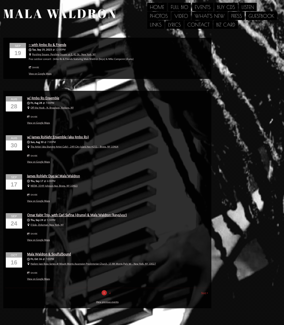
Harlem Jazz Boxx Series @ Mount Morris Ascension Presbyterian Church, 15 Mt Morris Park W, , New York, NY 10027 (93, 263)
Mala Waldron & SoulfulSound (49, 254)
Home (157, 7)
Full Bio (179, 7)
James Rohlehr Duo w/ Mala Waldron (53, 176)
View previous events (107, 301)
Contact (198, 24)
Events (203, 7)
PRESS (236, 16)
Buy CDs (226, 7)
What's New (210, 16)
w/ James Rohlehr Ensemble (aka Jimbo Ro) (58, 137)
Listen (248, 7)
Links (156, 24)
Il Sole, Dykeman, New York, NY (47, 224)
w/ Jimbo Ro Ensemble (43, 98)
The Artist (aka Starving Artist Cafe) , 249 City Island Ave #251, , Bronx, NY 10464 (74, 146)
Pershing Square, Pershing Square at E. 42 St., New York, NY (64, 54)
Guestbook (261, 16)
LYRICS (174, 24)
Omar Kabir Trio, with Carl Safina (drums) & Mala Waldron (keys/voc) (77, 215)
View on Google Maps (40, 73)
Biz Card (225, 24)
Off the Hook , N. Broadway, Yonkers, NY (52, 107)
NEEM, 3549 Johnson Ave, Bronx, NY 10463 (54, 185)
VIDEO (181, 16)
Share (35, 67)
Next (203, 292)
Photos (159, 16)
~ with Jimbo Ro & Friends (47, 44)
